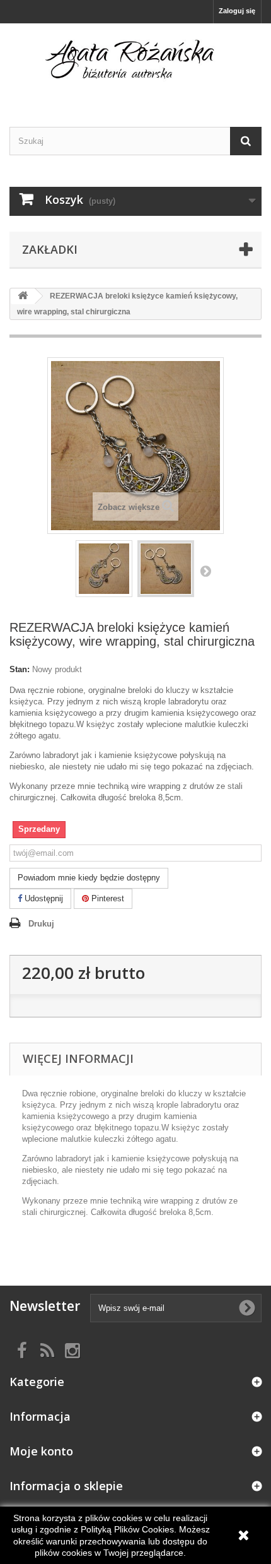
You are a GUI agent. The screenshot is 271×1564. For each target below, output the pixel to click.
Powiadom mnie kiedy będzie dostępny (89, 877)
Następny (205, 570)
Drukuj (41, 923)
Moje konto (41, 1451)
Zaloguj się (237, 11)
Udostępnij (42, 898)
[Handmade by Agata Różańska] (135, 64)
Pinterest (106, 898)
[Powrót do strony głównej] (23, 296)
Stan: (19, 669)
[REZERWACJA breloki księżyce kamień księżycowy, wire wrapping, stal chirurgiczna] (104, 568)
